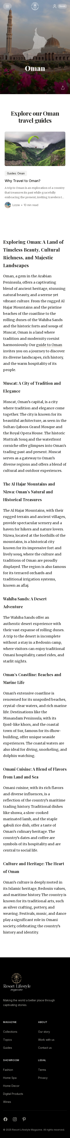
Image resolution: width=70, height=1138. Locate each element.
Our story (44, 1031)
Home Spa (10, 1077)
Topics (7, 1039)
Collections (10, 1031)
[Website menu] (7, 6)
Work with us (46, 1039)
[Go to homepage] (35, 6)
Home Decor (11, 1085)
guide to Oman (49, 345)
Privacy (43, 1077)
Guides (7, 1047)
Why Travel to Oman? (22, 181)
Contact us (45, 1047)
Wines (7, 1101)
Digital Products (13, 1093)
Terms (42, 1069)
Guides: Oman (16, 173)
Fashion (8, 1069)
